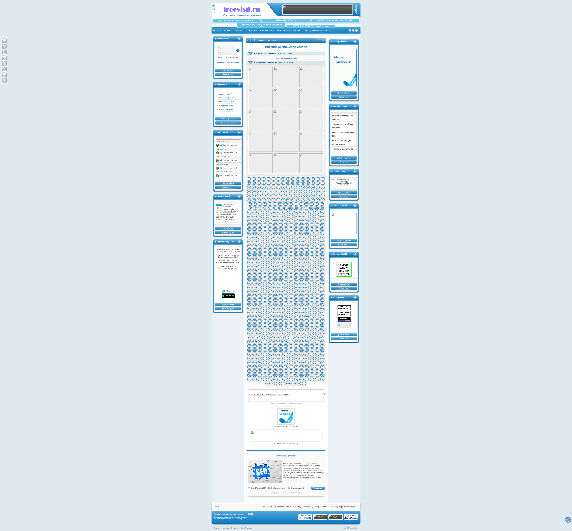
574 (312, 333)
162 (275, 220)
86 (273, 200)
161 (270, 220)
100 (264, 204)
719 (286, 375)
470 (317, 304)
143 (254, 216)
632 (301, 350)
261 (322, 245)
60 (303, 191)
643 (280, 354)
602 (301, 342)
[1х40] (4, 69)
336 (322, 266)
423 (306, 291)
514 (311, 316)
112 (250, 208)
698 (254, 371)
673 (280, 362)
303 (306, 258)
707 (301, 371)
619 (311, 346)
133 (280, 212)
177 (275, 225)
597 (275, 342)
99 (260, 204)
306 (322, 258)
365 (317, 275)
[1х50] (4, 74)
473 (254, 308)
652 (249, 358)
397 (249, 287)
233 (254, 241)
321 (322, 262)
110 (316, 204)
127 (249, 212)
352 (249, 275)
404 (286, 287)
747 (293, 383)
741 (322, 379)
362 (301, 275)
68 (264, 195)
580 (266, 337)
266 (270, 250)
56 (283, 191)
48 (323, 187)
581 (271, 337)
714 (259, 375)
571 (296, 333)
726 (322, 375)
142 (249, 216)
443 (254, 300)
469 (312, 304)
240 (291, 241)
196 (296, 229)
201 (322, 229)
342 (275, 271)
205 (265, 233)
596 (270, 342)
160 (265, 220)
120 (290, 208)
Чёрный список (246, 528)
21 (268, 183)
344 (286, 271)
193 (280, 229)
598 (280, 342)
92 (303, 200)
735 (291, 379)
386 (270, 283)
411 (322, 287)
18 (254, 183)
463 (280, 304)
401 (270, 287)
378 (306, 279)
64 (323, 191)
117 (275, 208)
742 (267, 383)
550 (265, 329)
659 (286, 358)
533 (254, 325)
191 (270, 229)
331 (296, 266)
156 (322, 216)
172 (249, 225)
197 (301, 229)
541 (296, 325)
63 (318, 191)
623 (254, 350)
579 (260, 337)
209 (286, 233)
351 (322, 271)
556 (296, 329)
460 (265, 304)
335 (317, 266)
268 (280, 250)
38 (273, 187)
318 (306, 262)
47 (318, 187)
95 (318, 200)
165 (291, 220)
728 (254, 379)
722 (301, 375)
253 (280, 245)
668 (254, 362)
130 (265, 212)
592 (249, 342)
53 (268, 191)
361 (296, 275)
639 (259, 354)
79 (318, 195)
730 (265, 379)
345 (291, 271)
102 (275, 204)
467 (301, 304)
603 (306, 342)
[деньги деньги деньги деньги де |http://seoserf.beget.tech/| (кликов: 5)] (311, 98)
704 (286, 371)
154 (312, 216)
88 (283, 200)
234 (259, 241)
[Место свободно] (344, 67)
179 (286, 225)
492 (275, 312)
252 (275, 245)
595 (265, 342)
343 (280, 271)
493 (280, 312)
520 (265, 321)
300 (291, 258)
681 (322, 362)
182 (301, 225)
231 (322, 237)
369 (259, 279)
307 (249, 262)
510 (291, 316)
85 (268, 200)
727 (249, 379)
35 (259, 187)
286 (296, 254)
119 (285, 208)
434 (286, 296)
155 (317, 216)
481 (296, 308)
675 (291, 362)
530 (317, 321)
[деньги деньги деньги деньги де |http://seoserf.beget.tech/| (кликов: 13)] (260, 98)
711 (322, 371)
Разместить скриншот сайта (286, 58)
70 (273, 195)
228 (306, 237)
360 (291, 275)
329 (286, 266)
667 (249, 362)
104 (285, 204)
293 (254, 258)
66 (254, 195)
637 (249, 354)
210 (291, 233)
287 (301, 254)
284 (286, 254)
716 (270, 375)
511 (296, 316)
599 (286, 342)
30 (313, 183)
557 (301, 329)
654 (259, 358)
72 (283, 195)
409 (312, 287)
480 (291, 308)
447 (275, 300)
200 (317, 229)
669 (259, 362)
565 (265, 333)
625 (265, 350)
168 (306, 220)
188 (254, 229)
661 (296, 358)
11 (298, 179)
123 (306, 208)
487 (249, 312)
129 (259, 212)
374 (286, 279)
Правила (239, 31)
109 (311, 204)
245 (317, 241)
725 (317, 375)
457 (249, 304)
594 (259, 342)
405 (291, 287)
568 (280, 333)
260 (317, 245)
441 (322, 296)
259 (312, 245)
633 (306, 350)
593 (254, 342)
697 (249, 371)
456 (322, 300)
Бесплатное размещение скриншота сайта (273, 53)
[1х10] (4, 52)
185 (317, 225)
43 (298, 187)
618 (306, 346)
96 (323, 200)
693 (306, 367)
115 (265, 208)
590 (316, 337)
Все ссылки (344, 162)
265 (265, 250)
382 (249, 283)
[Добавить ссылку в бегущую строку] (252, 41)
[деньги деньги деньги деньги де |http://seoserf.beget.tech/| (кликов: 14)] (286, 163)
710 (317, 371)
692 (301, 367)
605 (317, 342)
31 (318, 183)
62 (313, 191)
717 (275, 375)
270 (291, 250)
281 (270, 254)
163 (280, 220)
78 (313, 195)
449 (286, 300)
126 (321, 208)
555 (291, 329)
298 (280, 258)
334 (312, 266)
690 (291, 367)
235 (265, 241)
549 (259, 329)
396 (322, 283)
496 (296, 312)
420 (291, 291)
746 (288, 383)
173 (254, 225)
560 (317, 329)
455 (317, 300)
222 (275, 237)
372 (275, 279)
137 (301, 212)
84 (264, 200)
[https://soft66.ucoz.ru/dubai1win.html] (344, 319)
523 (280, 321)
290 (317, 254)
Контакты (228, 31)
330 (291, 266)
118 (280, 208)
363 (306, 275)
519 (259, 321)
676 (296, 362)
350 (317, 271)
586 (295, 337)
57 (288, 191)
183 (306, 225)
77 (308, 195)
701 (270, 371)
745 (283, 383)
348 (306, 271)
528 (306, 321)
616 (296, 346)
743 (272, 383)
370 (265, 279)
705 (291, 371)
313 (280, 262)
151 (296, 216)
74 (293, 195)
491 (270, 312)
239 (286, 241)
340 (265, 271)
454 (312, 300)
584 (287, 337)
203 (254, 233)
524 (286, 321)
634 (312, 350)
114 (260, 208)
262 (249, 250)
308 (254, 262)
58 (293, 191)
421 (296, 291)
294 (259, 258)
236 (270, 241)
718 (280, 375)
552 (275, 329)
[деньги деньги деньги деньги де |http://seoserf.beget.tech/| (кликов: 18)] (260, 120)
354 (259, 275)
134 (286, 212)
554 (286, 329)
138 (306, 212)
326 (270, 266)
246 (322, 241)
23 (278, 183)
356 (270, 275)
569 (286, 333)
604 (312, 342)
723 (306, 375)
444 (259, 300)
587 (300, 337)
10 (293, 179)
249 (259, 245)
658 (280, 358)
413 (254, 291)
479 (286, 308)
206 (270, 233)
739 (312, 379)
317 (301, 262)
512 (301, 316)
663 (306, 358)
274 (312, 250)
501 (322, 312)
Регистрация (228, 74)
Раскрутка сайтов (301, 31)
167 (301, 220)
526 (296, 321)
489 (259, 312)
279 (259, 254)
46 (313, 187)
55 (278, 191)
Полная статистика (228, 305)
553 (280, 329)
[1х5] (4, 46)
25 (288, 183)
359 (286, 275)
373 (280, 279)
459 (259, 304)
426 (322, 291)
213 (306, 233)
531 (322, 321)
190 (265, 229)
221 (270, 237)
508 (280, 316)
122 (301, 208)
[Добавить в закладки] (353, 31)
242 (301, 241)
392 (301, 283)
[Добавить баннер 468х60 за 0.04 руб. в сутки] (355, 9)
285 (291, 254)
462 (275, 304)
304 (312, 258)
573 (306, 333)
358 (280, 275)
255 (291, 245)
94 (313, 200)
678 (306, 362)
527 (301, 321)
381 (322, 279)
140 (317, 212)
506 (270, 316)
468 (306, 304)
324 (259, 266)
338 (254, 271)
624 (259, 350)
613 (280, 346)
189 (259, 229)
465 (291, 304)
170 (317, 220)
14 (313, 179)
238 (280, 241)
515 (317, 316)
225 (291, 237)
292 (249, 258)
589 (311, 337)
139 (312, 212)
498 (306, 312)
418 (280, 291)
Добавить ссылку (343, 158)
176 (270, 225)
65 (249, 195)
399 (259, 287)
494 (286, 312)
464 (286, 304)
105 (290, 204)
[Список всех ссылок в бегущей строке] (255, 41)
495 (291, 312)
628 (280, 350)
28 (303, 183)
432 (275, 296)
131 (270, 212)
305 (317, 258)
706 (296, 371)
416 (270, 291)
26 (293, 183)
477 (275, 308)
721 (296, 375)
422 (301, 291)
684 (259, 367)
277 (249, 254)
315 (291, 262)
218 (254, 237)
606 (322, 342)
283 (280, 254)
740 (317, 379)
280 (265, 254)
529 (312, 321)
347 (301, 271)
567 (275, 333)
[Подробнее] (318, 489)
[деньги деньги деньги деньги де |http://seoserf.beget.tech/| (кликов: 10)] (286, 98)
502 (249, 316)
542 (301, 325)
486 (322, 308)
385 (265, 283)
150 (291, 216)
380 (317, 279)
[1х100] (4, 80)
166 (296, 220)
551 (270, 329)
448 (280, 300)
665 (317, 358)
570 (291, 333)
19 (259, 183)
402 (275, 287)
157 (249, 220)
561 (322, 329)
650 (317, 354)
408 (306, 287)
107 (301, 204)
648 (306, 354)
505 (265, 316)
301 (296, 258)
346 (296, 271)
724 (312, 375)
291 (322, 254)
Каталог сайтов (266, 31)
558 (306, 329)
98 (255, 204)
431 (270, 296)
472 (249, 308)
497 (301, 312)
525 (291, 321)
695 (317, 367)
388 (280, 283)
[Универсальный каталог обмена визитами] (344, 223)
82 (254, 200)
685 (265, 367)
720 (291, 375)
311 (270, 262)
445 (265, 300)
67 (259, 195)
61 (308, 191)
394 (312, 283)
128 (254, 212)
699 (259, 371)
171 (322, 220)
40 (283, 187)
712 (249, 375)
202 (249, 233)
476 (270, 308)
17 (249, 183)
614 (285, 346)
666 (322, 358)
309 (259, 262)
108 (306, 204)
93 (308, 200)
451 (296, 300)
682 (249, 367)
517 (249, 321)
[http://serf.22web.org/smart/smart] (344, 313)
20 (264, 183)
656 (270, 358)
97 (250, 204)
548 (254, 329)
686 (270, 367)
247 (249, 245)
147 (275, 216)
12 (303, 179)
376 (296, 279)
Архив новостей (228, 232)
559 (312, 329)
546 (322, 325)
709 (312, 371)
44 (303, 187)
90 (293, 200)
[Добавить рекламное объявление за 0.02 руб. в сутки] (324, 394)
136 (296, 212)
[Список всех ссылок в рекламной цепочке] (213, 9)
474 (259, 308)
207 (275, 233)
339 (259, 271)
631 (296, 350)
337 (249, 271)
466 (296, 304)
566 (270, 333)
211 (296, 233)
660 (291, 358)
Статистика (252, 31)
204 (259, 233)
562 (249, 333)
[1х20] (4, 57)
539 (286, 325)
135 (291, 212)
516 (322, 316)
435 (291, 296)
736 (296, 379)
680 (317, 362)
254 (286, 245)
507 (275, 316)
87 (278, 200)
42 (293, 187)
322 (249, 266)
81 (249, 200)
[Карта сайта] (356, 31)
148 (280, 216)
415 (265, 291)
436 (296, 296)
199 (312, 229)
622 (249, 350)
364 (312, 275)
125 (316, 208)
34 (254, 187)
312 (275, 262)
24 (283, 183)
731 (270, 379)
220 (265, 237)
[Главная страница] (350, 31)
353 (254, 275)
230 (317, 237)
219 (259, 237)
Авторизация (228, 70)
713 (254, 375)
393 (306, 283)
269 (286, 250)
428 (254, 296)
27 (298, 183)
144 (259, 216)
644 (286, 354)
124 (311, 208)
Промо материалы (228, 309)
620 (317, 346)
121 (295, 208)
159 (259, 220)
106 (296, 204)
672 (275, 362)
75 (298, 195)
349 (312, 271)
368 (254, 279)
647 (301, 354)
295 (265, 258)
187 (249, 229)
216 (322, 233)
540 (291, 325)
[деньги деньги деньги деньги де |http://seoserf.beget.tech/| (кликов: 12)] (286, 77)
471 (322, 304)
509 (286, 316)
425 (317, 291)
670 (265, 362)
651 (322, 354)
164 (286, 220)
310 (265, 262)
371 (270, 279)
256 (296, 245)
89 (288, 200)
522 (275, 321)
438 (306, 296)
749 (304, 383)
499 (312, 312)
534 (259, 325)
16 (323, 179)
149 (286, 216)
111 (322, 204)
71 (278, 195)
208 (280, 233)
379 (312, 279)
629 (286, 350)
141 (322, 212)
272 (301, 250)
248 (254, 245)
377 (301, 279)
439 (312, 296)
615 (291, 346)
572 (301, 333)
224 (286, 237)
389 (286, 283)
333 (306, 266)
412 (249, 291)
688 (280, 367)
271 (296, 250)
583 (281, 337)
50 (254, 191)
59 (298, 191)
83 (259, 200)
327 (275, 266)
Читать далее (228, 228)
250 (265, 245)
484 (312, 308)
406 (296, 287)
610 (265, 346)
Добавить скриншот (343, 240)
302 (301, 258)
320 (317, 262)
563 (254, 333)
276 (322, 250)
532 (249, 325)
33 (249, 187)
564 (259, 333)
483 (306, 308)
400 (265, 287)
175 (265, 225)
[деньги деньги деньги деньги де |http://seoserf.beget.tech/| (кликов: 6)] (260, 77)
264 (259, 250)
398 (254, 287)
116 (270, 208)
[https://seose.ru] (318, 13)
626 (270, 350)
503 (254, 316)
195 (291, 229)
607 (249, 346)
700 (265, 371)
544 (312, 325)
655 (265, 358)
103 (280, 204)
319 (311, 262)
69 (268, 195)
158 (254, 220)
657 (275, 358)
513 (306, 316)
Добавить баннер (344, 93)
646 (296, 354)
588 (305, 337)
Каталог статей (283, 31)
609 (259, 346)
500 (317, 312)
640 (265, 354)
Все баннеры (344, 97)
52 (264, 191)
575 (317, 333)
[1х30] (4, 63)
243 (306, 241)
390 (291, 283)
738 (306, 379)
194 (286, 229)
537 (275, 325)
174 (259, 225)
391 (296, 283)
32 (323, 183)
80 (323, 195)
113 (255, 208)
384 (259, 283)
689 (286, 367)
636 (322, 350)
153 (306, 216)
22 (273, 183)
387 (275, 283)
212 (301, 233)
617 (301, 346)
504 (259, 316)
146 (270, 216)
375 (291, 279)
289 (312, 254)
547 (249, 329)
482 (301, 308)
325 (265, 266)
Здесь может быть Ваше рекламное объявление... (269, 394)
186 (322, 225)
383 (254, 283)
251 (270, 245)
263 (254, 250)
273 (306, 250)
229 (312, 237)
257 (301, 245)
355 (265, 275)
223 (280, 237)
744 (278, 383)
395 (317, 283)
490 (265, 312)
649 (312, 354)
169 (312, 220)
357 (275, 275)
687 (275, 367)
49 (249, 191)
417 (275, 291)
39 (278, 187)
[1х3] (4, 40)
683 (254, 367)
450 (291, 300)
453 (306, 300)
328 (280, 266)
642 (275, 354)
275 (317, 250)
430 (265, 296)
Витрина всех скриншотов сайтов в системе (273, 63)
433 (280, 296)
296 (270, 258)
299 (286, 258)
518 (254, 321)
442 (249, 300)
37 (268, 187)
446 (270, 300)
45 (308, 187)
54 (273, 191)
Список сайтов (228, 183)
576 (322, 333)
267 (275, 250)
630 (291, 350)
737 (301, 379)
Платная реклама (320, 31)
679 (312, 362)
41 (288, 187)
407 (301, 287)
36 (264, 187)
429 (259, 296)
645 (291, 354)
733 (280, 379)
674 (286, 362)
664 (312, 358)
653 (254, 358)
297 (275, 258)
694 (312, 367)
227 (301, 237)
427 (249, 296)
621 (322, 346)
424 (312, 291)
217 (249, 237)
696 (322, 367)
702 (275, 371)
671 (270, 362)
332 (301, 266)
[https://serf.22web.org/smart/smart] (344, 269)
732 (275, 379)
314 (285, 262)
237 (275, 241)
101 (270, 204)
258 (306, 245)
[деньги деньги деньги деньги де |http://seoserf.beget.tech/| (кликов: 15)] (311, 142)
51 (259, 191)
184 (312, 225)
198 (306, 229)
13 (308, 179)
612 (275, 346)
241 (296, 241)
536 (270, 325)
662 (301, 358)
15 (318, 179)
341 (270, 271)
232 (249, 241)
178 (280, 225)
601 (296, 342)
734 (286, 379)
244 (312, 241)
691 (296, 367)
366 (322, 275)
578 (255, 337)
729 (259, 379)
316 (296, 262)
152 (301, 216)
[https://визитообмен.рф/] (344, 325)
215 (317, 233)
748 (298, 383)
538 (280, 325)
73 (288, 195)
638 (254, 354)
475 (265, 308)
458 (254, 304)
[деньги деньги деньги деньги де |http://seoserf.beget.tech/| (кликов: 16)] (286, 120)
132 (275, 212)
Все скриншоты (344, 244)
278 (254, 254)
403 (280, 287)
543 (306, 325)
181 (296, 225)
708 (306, 371)
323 (254, 266)
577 (250, 337)
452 (301, 300)
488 (254, 312)
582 (276, 337)
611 (270, 346)
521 (270, 321)
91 (298, 200)
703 (280, 371)
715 (265, 375)
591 (321, 337)
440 (317, 296)
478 (280, 308)
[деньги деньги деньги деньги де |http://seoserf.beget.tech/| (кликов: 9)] (311, 77)
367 (249, 279)
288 (306, 254)
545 (317, 325)
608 (254, 346)
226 (296, 237)
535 (265, 325)
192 (275, 229)
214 (311, 233)
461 (270, 304)
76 (303, 195)
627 (275, 350)
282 (275, 254)
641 (270, 354)
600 (291, 342)
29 (308, 183)
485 (317, 308)
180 (291, 225)
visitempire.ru (241, 514)
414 (259, 291)
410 (317, 287)
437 (301, 296)
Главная (217, 31)
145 (265, 216)
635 (317, 350)
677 (301, 362)
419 (286, 291)
